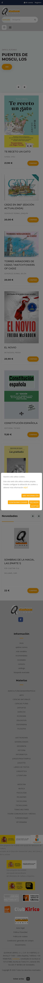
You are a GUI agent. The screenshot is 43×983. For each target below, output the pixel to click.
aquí (26, 487)
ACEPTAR (35, 506)
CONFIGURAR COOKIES (18, 502)
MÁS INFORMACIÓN (31, 495)
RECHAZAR (34, 502)
